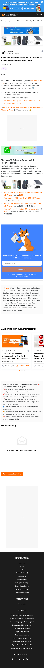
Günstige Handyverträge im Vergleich (22, 618)
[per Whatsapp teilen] (16, 659)
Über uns (22, 563)
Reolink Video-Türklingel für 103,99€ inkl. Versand (22, 198)
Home (2, 21)
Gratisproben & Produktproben (22, 625)
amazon (4, 74)
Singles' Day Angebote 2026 (22, 641)
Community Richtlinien (22, 589)
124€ (17, 200)
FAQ (22, 569)
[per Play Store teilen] (23, 659)
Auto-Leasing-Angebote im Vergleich (22, 622)
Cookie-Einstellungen (22, 592)
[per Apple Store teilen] (20, 659)
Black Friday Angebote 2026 (22, 638)
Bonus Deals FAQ (22, 573)
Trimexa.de (22, 604)
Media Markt (38, 361)
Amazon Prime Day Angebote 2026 (22, 648)
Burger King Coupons (22, 631)
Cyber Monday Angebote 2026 (22, 645)
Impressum (22, 576)
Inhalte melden (22, 579)
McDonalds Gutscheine (22, 628)
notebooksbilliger (7, 361)
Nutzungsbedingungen (22, 583)
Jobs (22, 566)
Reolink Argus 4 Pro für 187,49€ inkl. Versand (20, 209)
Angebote (10, 21)
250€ (6, 211)
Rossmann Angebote (22, 635)
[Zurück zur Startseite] (10, 14)
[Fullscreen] (22, 184)
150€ (21, 195)
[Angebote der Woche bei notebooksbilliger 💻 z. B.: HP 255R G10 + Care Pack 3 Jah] (15, 341)
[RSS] (27, 659)
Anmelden (22, 269)
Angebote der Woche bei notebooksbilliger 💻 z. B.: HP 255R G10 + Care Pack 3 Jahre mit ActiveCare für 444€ (15, 357)
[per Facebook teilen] (12, 659)
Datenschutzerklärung (22, 276)
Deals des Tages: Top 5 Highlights (22, 615)
